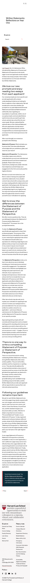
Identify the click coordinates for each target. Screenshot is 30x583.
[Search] (22, 39)
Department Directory (22, 533)
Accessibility (19, 559)
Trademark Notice (20, 563)
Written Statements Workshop (14, 476)
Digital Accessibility (21, 561)
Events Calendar (20, 526)
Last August (5, 68)
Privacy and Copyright (21, 565)
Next (25, 491)
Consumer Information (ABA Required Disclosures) (22, 547)
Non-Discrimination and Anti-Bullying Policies (21, 554)
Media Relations (20, 536)
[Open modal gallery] (15, 55)
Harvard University (7, 566)
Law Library (5, 536)
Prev (4, 491)
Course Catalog (6, 531)
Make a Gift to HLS (21, 538)
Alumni (4, 538)
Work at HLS (5, 541)
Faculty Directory (6, 533)
